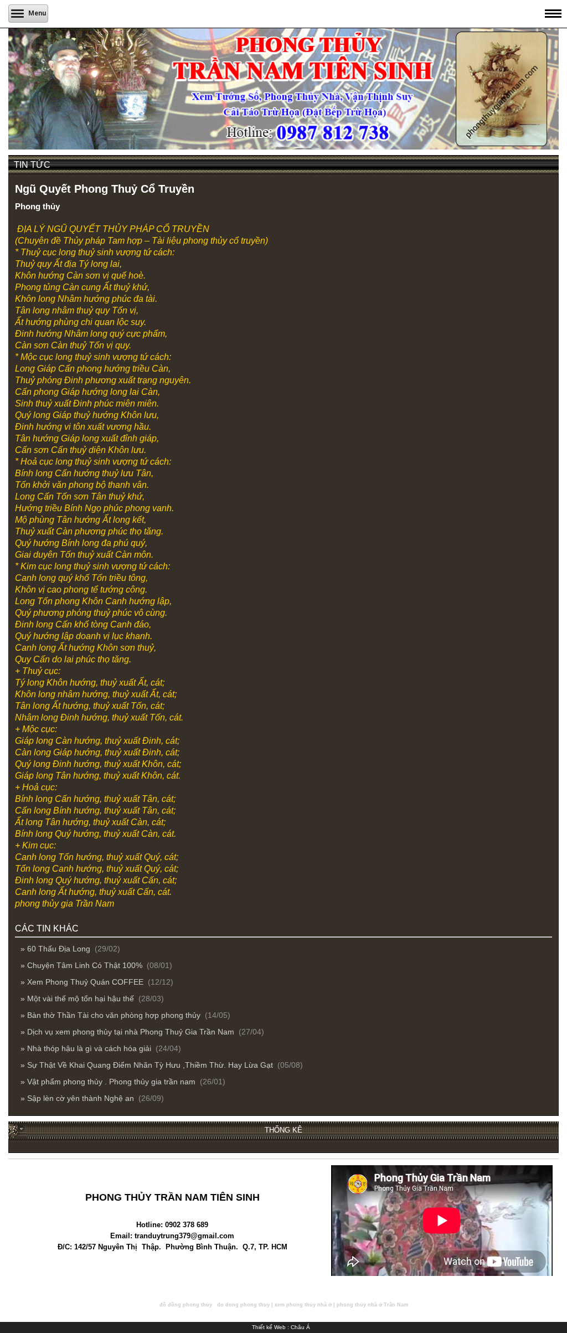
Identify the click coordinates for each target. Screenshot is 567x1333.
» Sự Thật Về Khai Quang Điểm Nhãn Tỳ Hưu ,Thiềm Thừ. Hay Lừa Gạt (147, 1065)
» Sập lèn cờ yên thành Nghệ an (78, 1098)
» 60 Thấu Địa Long (56, 948)
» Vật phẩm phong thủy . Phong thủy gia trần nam (109, 1081)
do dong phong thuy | (245, 1305)
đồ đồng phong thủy (185, 1305)
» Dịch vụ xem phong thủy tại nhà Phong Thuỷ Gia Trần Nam (128, 1031)
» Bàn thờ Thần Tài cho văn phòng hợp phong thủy (111, 1015)
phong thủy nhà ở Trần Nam (372, 1305)
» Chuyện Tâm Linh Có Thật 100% (82, 965)
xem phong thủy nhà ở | (305, 1305)
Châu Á (300, 1327)
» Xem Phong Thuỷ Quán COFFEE (83, 981)
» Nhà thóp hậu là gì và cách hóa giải (86, 1048)
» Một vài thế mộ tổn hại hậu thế (78, 998)
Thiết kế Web (269, 1327)
